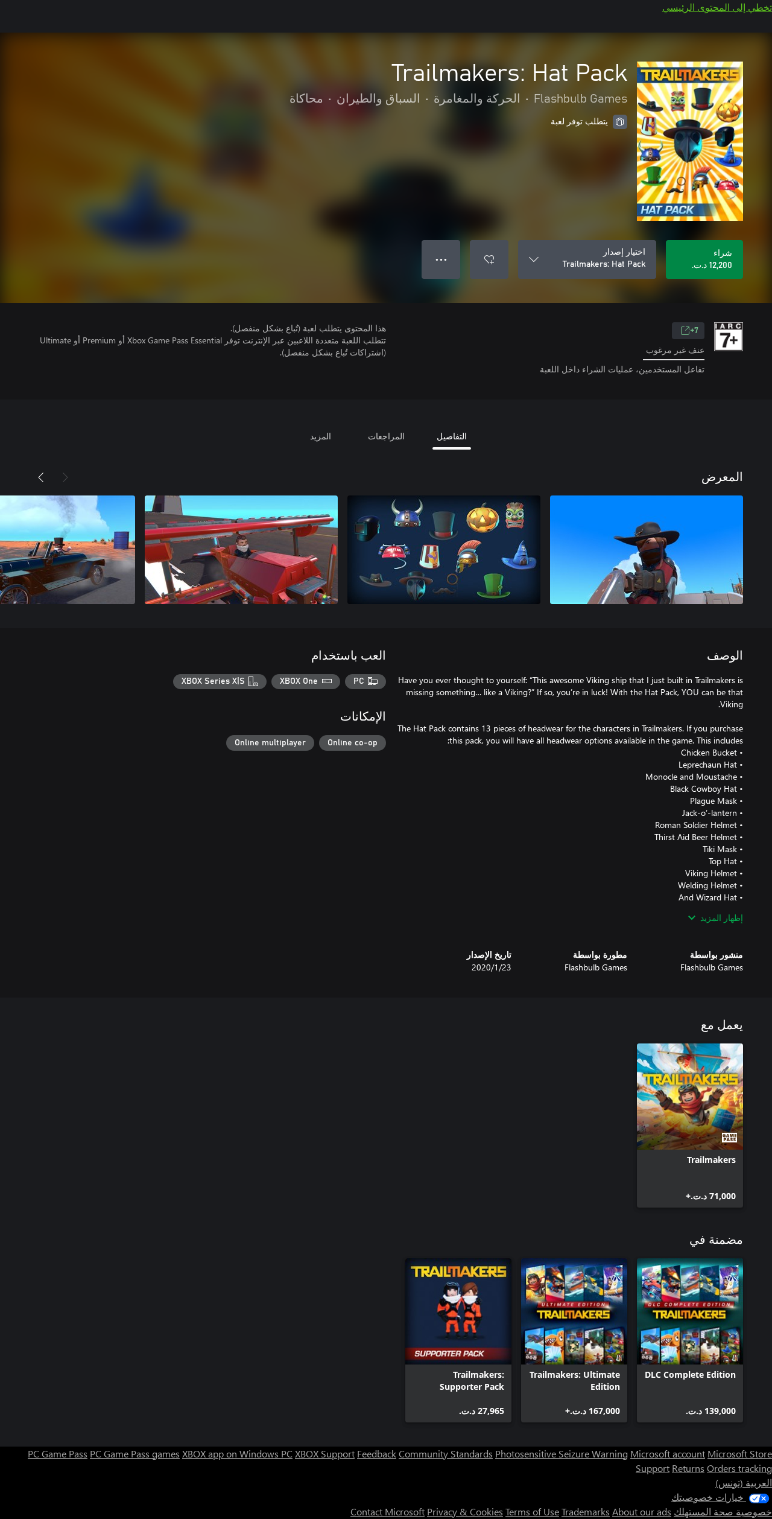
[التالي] (41, 477)
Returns (688, 1468)
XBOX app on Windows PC (237, 1453)
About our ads (641, 1511)
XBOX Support (325, 1453)
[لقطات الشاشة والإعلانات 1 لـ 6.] (646, 549)
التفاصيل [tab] (452, 436)
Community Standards (446, 1453)
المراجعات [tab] (386, 436)
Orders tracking (739, 1468)
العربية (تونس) (743, 1482)
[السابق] (65, 477)
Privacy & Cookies (465, 1511)
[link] (690, 1125)
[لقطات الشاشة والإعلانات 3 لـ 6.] (241, 549)
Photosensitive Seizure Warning (561, 1453)
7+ (694, 330)
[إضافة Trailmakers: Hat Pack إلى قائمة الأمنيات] (489, 259)
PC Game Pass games (135, 1453)
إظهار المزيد (721, 917)
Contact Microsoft (387, 1511)
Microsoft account (667, 1453)
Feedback (376, 1453)
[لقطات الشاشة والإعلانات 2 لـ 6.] (443, 549)
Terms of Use (532, 1511)
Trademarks (586, 1511)
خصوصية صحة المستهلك (723, 1511)
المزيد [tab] (320, 436)
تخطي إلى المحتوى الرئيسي (717, 7)
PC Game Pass (57, 1453)
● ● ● (441, 259)
